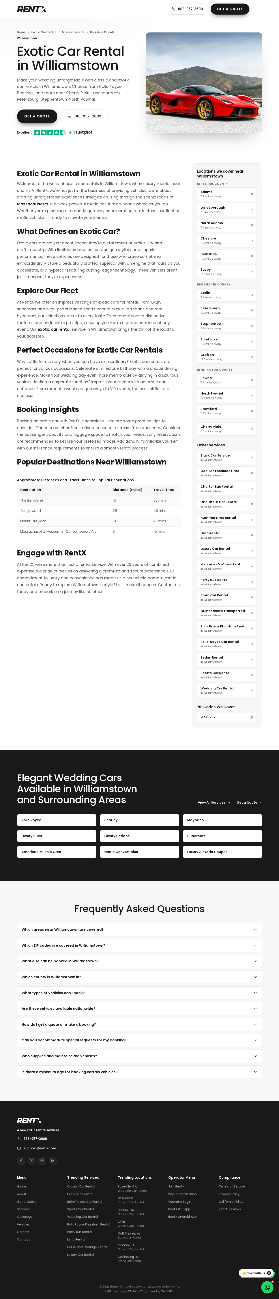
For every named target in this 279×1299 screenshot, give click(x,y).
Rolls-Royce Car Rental (84, 1201)
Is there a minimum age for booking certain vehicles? (70, 1071)
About (21, 1194)
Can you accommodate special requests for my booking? (74, 1040)
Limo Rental (76, 1239)
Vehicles (23, 1224)
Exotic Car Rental (43, 32)
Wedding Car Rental (82, 1216)
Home (21, 32)
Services (23, 1209)
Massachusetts (73, 32)
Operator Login (179, 1201)
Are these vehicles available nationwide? (58, 1008)
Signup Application (182, 1194)
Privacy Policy (229, 1194)
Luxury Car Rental (80, 1254)
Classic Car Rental (81, 1186)
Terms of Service (232, 1186)
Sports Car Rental (80, 1209)
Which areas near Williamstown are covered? (63, 929)
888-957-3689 (190, 9)
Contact (23, 1239)
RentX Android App (182, 1216)
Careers (23, 1232)
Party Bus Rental (79, 1232)
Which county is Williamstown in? (51, 977)
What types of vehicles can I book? (53, 992)
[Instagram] (42, 1161)
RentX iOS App (179, 1209)
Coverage (24, 1216)
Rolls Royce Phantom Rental (88, 1224)
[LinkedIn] (53, 1161)
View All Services (212, 802)
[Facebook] (21, 1161)
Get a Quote (230, 9)
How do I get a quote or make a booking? (59, 1024)
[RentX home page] (32, 9)
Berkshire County (102, 32)
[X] (32, 1161)
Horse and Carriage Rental (87, 1247)
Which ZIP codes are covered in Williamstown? (63, 945)
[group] (99, 507)
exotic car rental (54, 329)
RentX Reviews (230, 1209)
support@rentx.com (40, 1148)
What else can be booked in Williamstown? (60, 961)
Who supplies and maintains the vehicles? (59, 1056)
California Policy (231, 1201)
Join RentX (176, 1186)
